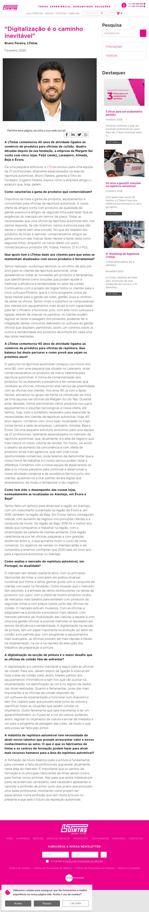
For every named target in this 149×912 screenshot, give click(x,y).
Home (9, 838)
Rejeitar (47, 903)
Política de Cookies (19, 868)
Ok (103, 855)
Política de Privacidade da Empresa (95, 868)
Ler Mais (113, 142)
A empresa (22, 838)
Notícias (49, 13)
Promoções (114, 46)
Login (111, 13)
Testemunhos (100, 838)
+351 (136, 4)
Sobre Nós (74, 13)
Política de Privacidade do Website (53, 868)
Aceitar (18, 903)
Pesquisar (102, 13)
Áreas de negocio (58, 838)
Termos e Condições (129, 868)
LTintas (52, 167)
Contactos (61, 13)
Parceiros (118, 838)
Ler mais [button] (75, 903)
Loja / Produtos (34, 13)
